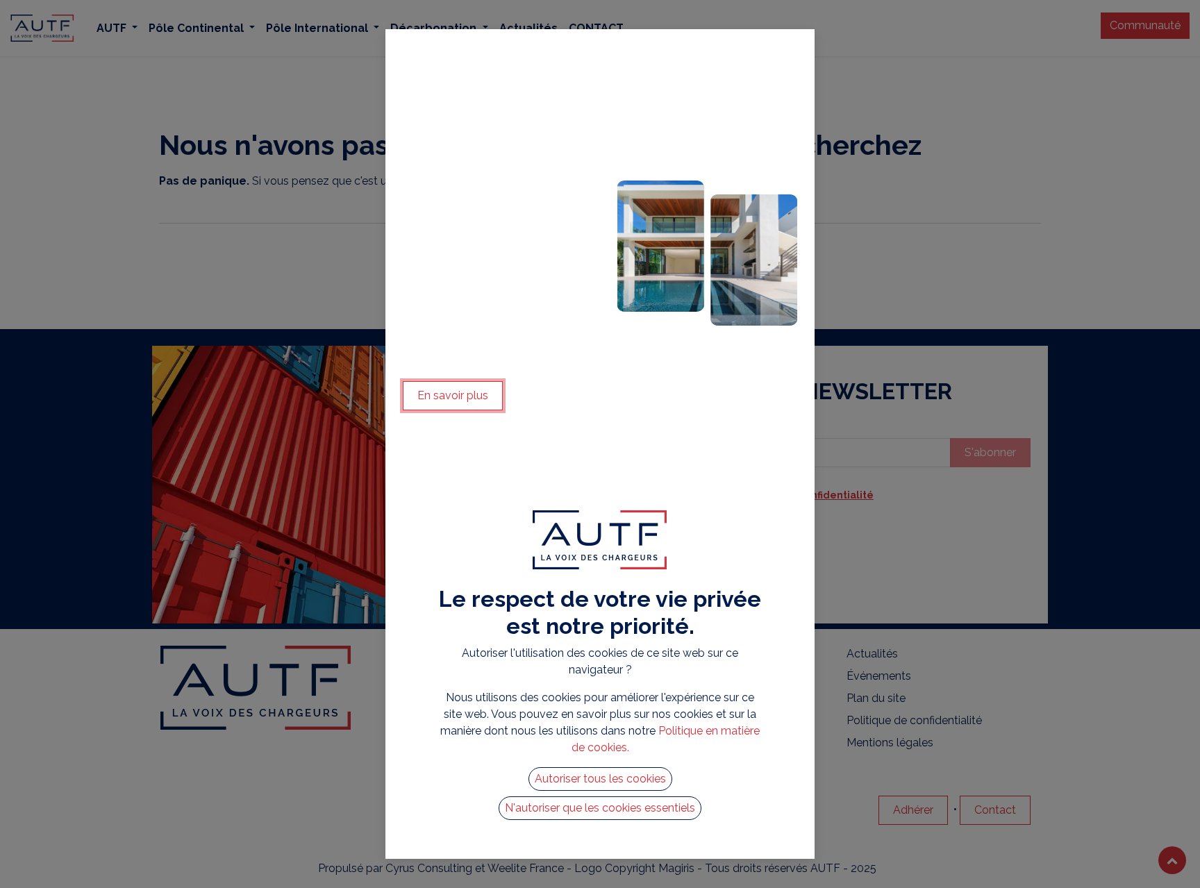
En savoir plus (452, 395)
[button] (600, 779)
